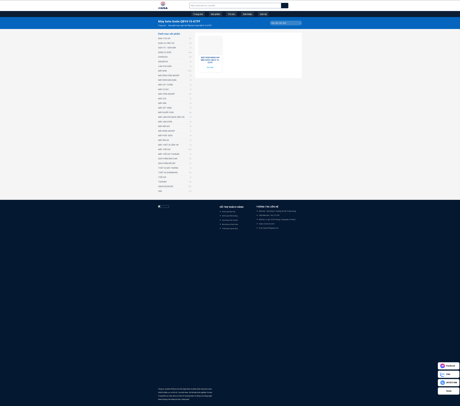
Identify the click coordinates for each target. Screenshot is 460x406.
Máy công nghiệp (166, 94)
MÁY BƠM (162, 71)
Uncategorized (165, 186)
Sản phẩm (215, 14)
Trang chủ (198, 14)
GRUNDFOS (163, 61)
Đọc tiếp (210, 67)
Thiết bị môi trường (168, 168)
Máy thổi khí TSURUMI (168, 154)
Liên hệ (263, 14)
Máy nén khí (164, 126)
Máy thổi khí (164, 149)
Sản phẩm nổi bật (167, 163)
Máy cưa (162, 99)
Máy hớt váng (165, 108)
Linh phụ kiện (165, 66)
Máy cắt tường (165, 85)
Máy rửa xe (163, 140)
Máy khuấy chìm (166, 112)
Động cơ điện (164, 52)
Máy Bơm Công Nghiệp (169, 75)
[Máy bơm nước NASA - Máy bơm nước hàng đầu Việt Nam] (172, 5)
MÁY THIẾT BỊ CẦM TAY (168, 145)
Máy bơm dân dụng (167, 80)
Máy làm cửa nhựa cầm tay (171, 117)
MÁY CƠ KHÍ (163, 89)
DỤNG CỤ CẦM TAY (166, 43)
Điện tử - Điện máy (167, 48)
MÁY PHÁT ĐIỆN (165, 135)
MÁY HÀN (162, 103)
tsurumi (162, 182)
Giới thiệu (247, 14)
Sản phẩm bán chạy (167, 159)
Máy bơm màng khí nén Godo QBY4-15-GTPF (210, 60)
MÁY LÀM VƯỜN (165, 122)
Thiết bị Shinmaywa (168, 172)
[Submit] (284, 5)
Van (160, 191)
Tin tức (231, 14)
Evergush (163, 57)
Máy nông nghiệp (166, 131)
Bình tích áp (164, 38)
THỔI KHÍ (162, 177)
